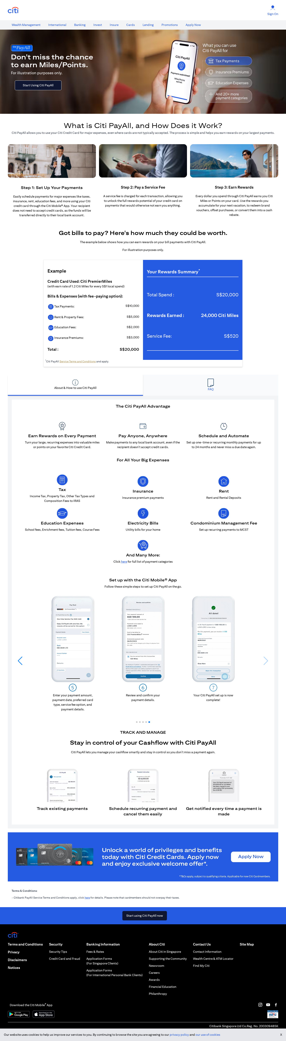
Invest (97, 25)
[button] (137, 722)
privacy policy (179, 1035)
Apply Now (193, 25)
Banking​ (80, 25)
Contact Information (207, 952)
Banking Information (103, 944)
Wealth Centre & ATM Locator (213, 959)
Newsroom (156, 966)
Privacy (13, 952)
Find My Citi (201, 966)
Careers (154, 973)
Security (55, 944)
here (87, 897)
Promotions (169, 25)
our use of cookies (208, 1035)
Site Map (247, 944)
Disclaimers (17, 960)
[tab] (26, 25)
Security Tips (58, 952)
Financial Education (162, 987)
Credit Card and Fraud (64, 959)
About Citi (157, 944)
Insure (114, 25)
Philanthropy (158, 994)
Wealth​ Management (26, 25)
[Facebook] (276, 1004)
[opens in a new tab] (13, 10)
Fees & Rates (95, 952)
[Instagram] (260, 1004)
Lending (148, 25)
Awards (154, 980)
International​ (57, 25)
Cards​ (130, 25)
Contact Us (202, 944)
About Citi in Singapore (165, 952)
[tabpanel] (143, 612)
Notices (14, 968)
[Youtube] (268, 1004)
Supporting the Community (168, 959)
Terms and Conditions (25, 944)
